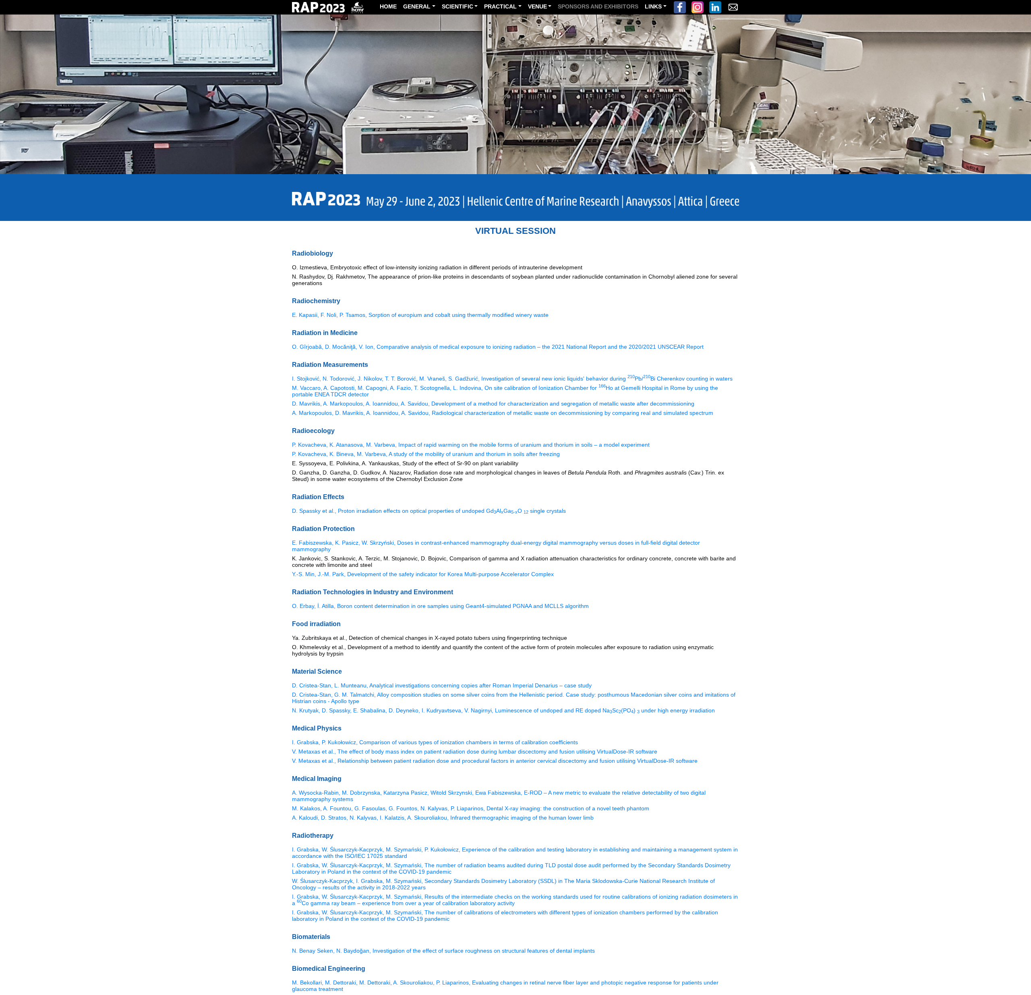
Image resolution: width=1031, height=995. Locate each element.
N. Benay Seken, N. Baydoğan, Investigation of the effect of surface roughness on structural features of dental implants (443, 950)
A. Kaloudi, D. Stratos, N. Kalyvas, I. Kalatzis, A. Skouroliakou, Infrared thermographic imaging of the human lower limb (443, 817)
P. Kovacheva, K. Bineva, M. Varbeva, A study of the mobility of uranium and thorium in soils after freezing (426, 454)
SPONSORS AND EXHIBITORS (598, 6)
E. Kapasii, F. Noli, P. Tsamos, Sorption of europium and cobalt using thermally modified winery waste (420, 315)
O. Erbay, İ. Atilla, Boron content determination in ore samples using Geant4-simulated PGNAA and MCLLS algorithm (440, 606)
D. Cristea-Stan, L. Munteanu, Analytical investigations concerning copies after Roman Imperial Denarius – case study (442, 685)
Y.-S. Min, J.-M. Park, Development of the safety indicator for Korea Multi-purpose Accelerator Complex (423, 574)
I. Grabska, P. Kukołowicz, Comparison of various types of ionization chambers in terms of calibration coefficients (435, 742)
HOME (388, 6)
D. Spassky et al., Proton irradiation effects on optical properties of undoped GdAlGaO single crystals (429, 511)
